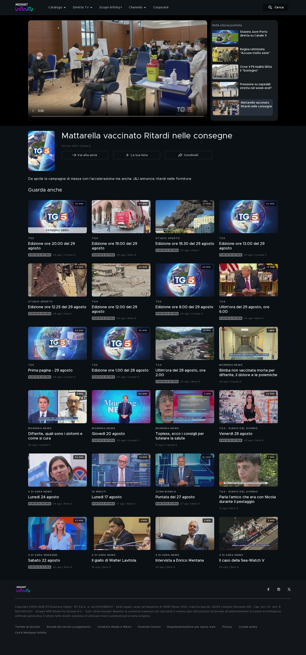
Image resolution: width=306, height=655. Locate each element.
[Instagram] (279, 589)
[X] (289, 589)
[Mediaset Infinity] (24, 7)
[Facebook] (268, 589)
